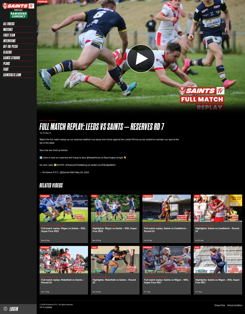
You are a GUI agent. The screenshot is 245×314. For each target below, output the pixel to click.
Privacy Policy (219, 305)
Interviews (9, 41)
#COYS (60, 165)
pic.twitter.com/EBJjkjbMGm (102, 165)
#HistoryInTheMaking (76, 165)
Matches (8, 29)
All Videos (9, 24)
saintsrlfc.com (12, 75)
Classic (7, 52)
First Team (9, 35)
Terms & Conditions (234, 305)
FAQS (6, 69)
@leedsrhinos (94, 157)
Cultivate (48, 307)
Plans (6, 63)
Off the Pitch (10, 46)
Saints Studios (11, 58)
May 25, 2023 (82, 172)
